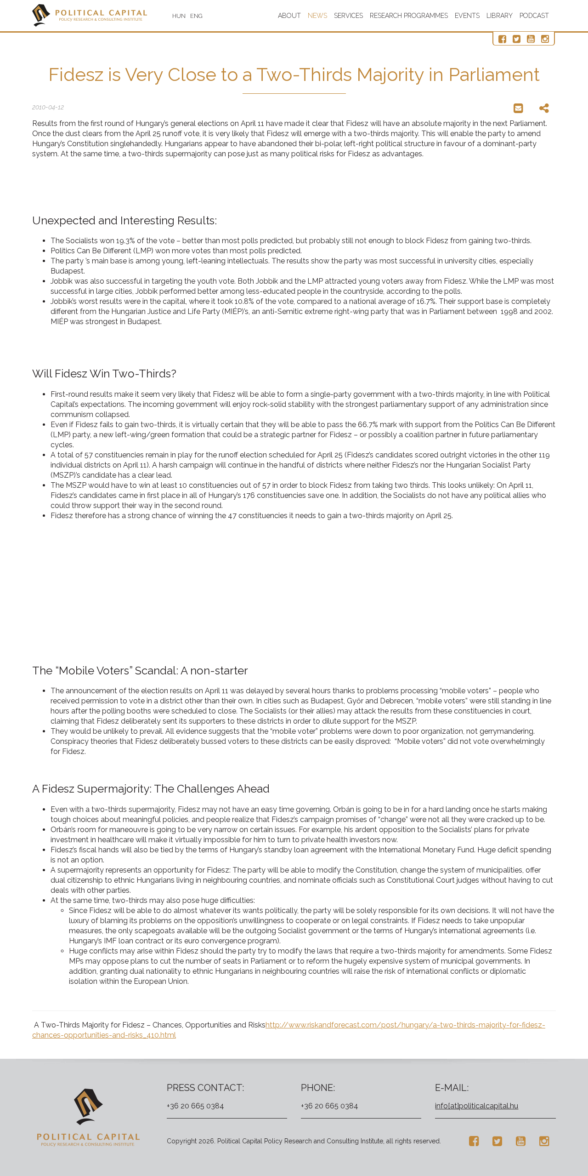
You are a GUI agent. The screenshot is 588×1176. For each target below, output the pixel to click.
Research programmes (409, 15)
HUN (179, 15)
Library (499, 15)
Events (467, 15)
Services (348, 15)
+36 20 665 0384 (195, 1106)
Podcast (534, 15)
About (289, 15)
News (317, 15)
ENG (196, 15)
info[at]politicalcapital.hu (476, 1106)
